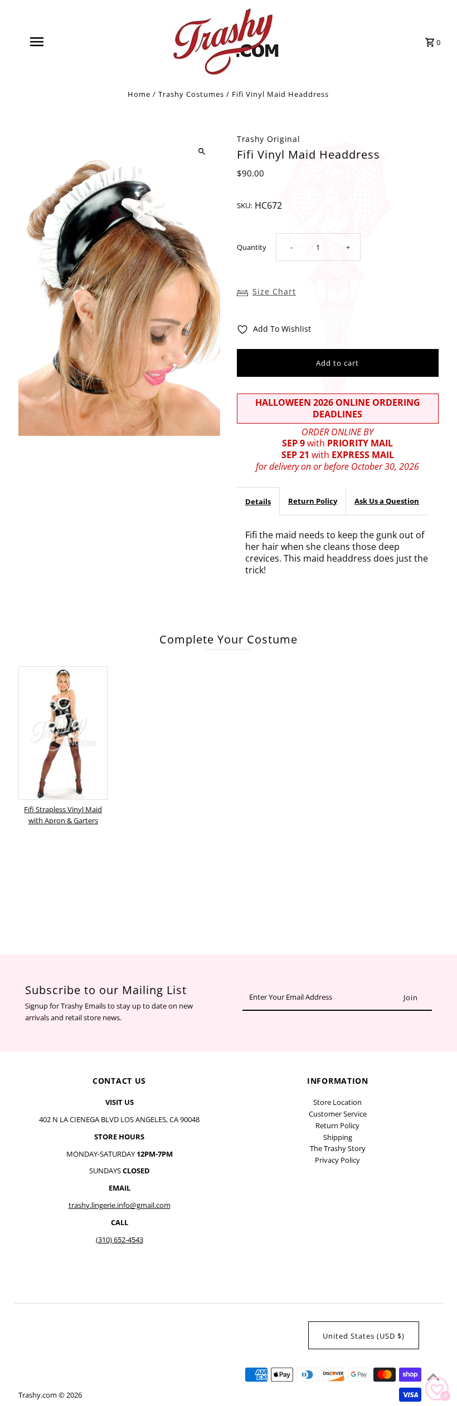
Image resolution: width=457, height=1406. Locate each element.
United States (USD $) (364, 1336)
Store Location (337, 1102)
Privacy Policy (337, 1160)
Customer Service (338, 1114)
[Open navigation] (58, 42)
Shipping (337, 1137)
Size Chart (274, 291)
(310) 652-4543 (119, 1240)
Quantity (251, 247)
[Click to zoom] (202, 151)
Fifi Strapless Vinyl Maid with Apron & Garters (63, 815)
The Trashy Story (338, 1148)
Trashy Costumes (191, 94)
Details (258, 501)
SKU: (244, 205)
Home (139, 94)
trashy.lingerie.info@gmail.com (120, 1205)
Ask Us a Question (386, 501)
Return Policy (312, 501)
